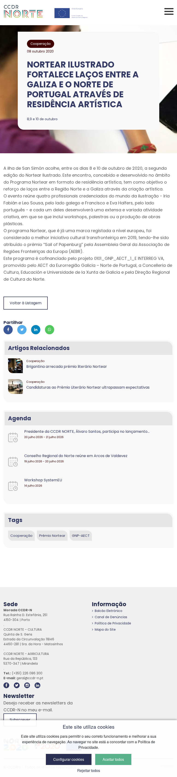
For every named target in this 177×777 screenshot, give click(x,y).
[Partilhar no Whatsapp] (49, 329)
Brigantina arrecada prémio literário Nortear (66, 366)
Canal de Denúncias (111, 617)
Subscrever (20, 719)
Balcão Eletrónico (108, 610)
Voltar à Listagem (25, 303)
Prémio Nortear (52, 535)
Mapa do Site (105, 629)
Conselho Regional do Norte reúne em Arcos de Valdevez (75, 455)
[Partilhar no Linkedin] (35, 329)
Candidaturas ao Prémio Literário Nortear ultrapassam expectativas (88, 387)
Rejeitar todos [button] (88, 770)
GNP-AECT (81, 535)
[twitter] (17, 685)
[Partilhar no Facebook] (8, 329)
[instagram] (27, 685)
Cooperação (21, 535)
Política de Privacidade (113, 623)
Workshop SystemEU (43, 480)
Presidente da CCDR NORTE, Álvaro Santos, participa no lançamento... (87, 431)
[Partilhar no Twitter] (22, 329)
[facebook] (6, 685)
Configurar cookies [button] (68, 759)
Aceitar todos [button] (113, 759)
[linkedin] (37, 685)
